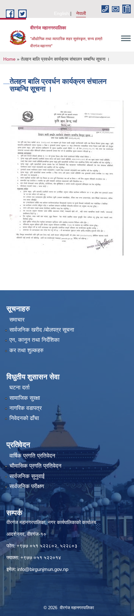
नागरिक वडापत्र (25, 408)
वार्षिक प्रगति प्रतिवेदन (32, 456)
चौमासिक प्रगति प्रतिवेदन (35, 466)
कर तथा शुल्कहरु (26, 350)
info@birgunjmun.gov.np (42, 569)
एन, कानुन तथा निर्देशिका (34, 340)
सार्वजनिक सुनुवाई (27, 476)
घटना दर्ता (19, 387)
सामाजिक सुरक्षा (24, 398)
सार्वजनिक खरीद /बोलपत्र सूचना (41, 330)
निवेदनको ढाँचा (24, 418)
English (61, 13)
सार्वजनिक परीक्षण (26, 486)
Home (9, 59)
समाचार (16, 320)
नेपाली (81, 13)
